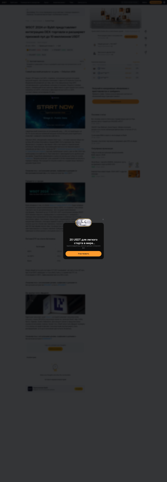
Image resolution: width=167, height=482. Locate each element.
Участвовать (83, 254)
